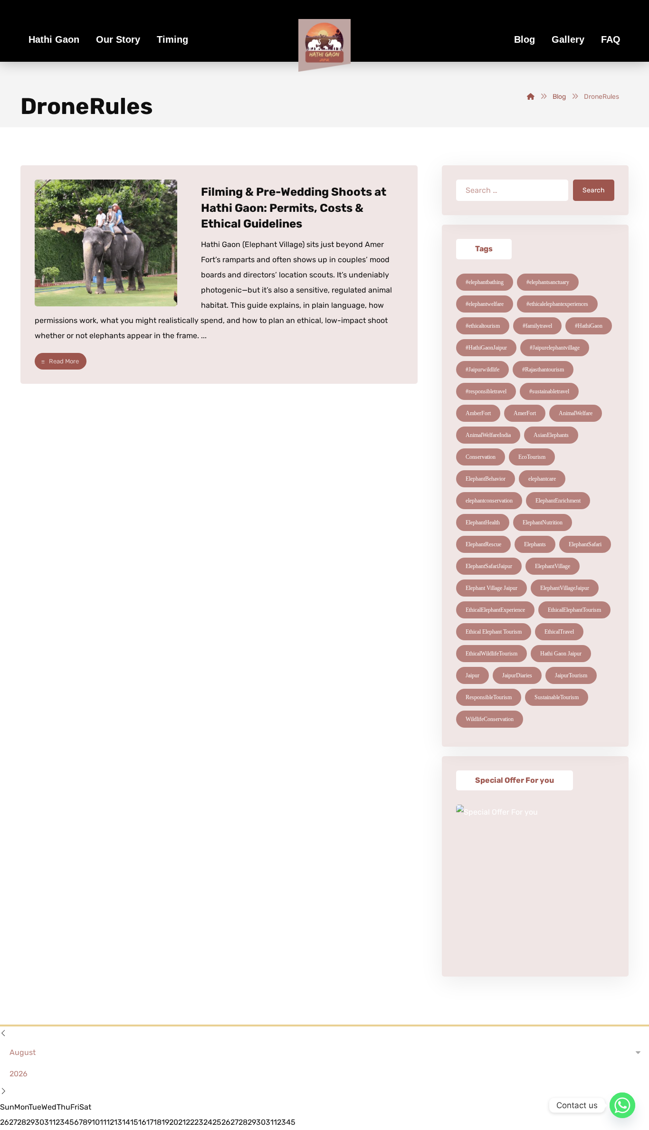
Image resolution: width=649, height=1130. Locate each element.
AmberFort (478, 413)
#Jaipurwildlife (482, 369)
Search (593, 190)
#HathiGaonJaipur (486, 347)
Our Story (118, 39)
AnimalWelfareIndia (488, 435)
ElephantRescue (483, 544)
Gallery (568, 39)
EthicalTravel (559, 631)
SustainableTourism (556, 697)
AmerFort (525, 413)
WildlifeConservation (490, 719)
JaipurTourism (571, 675)
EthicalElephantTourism (574, 610)
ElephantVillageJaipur (564, 588)
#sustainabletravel (549, 391)
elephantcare (542, 478)
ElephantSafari (585, 544)
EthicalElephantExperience (495, 610)
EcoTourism (531, 457)
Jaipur (472, 675)
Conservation (481, 457)
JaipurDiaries (517, 675)
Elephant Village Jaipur (491, 588)
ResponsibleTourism (489, 697)
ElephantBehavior (486, 478)
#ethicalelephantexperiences (557, 304)
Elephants (535, 544)
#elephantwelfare (485, 304)
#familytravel (537, 326)
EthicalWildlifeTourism (491, 653)
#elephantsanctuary (547, 282)
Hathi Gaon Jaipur (561, 653)
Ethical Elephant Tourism (494, 631)
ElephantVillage (552, 566)
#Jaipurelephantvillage (555, 347)
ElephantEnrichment (558, 500)
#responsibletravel (486, 391)
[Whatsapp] (622, 1105)
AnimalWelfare (575, 413)
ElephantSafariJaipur (489, 566)
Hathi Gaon (54, 39)
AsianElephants (551, 435)
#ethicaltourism (483, 326)
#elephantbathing (485, 282)
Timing (172, 39)
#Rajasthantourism (543, 369)
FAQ (610, 39)
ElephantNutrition (543, 522)
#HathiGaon (588, 326)
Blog (524, 39)
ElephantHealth (483, 522)
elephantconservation (489, 500)
